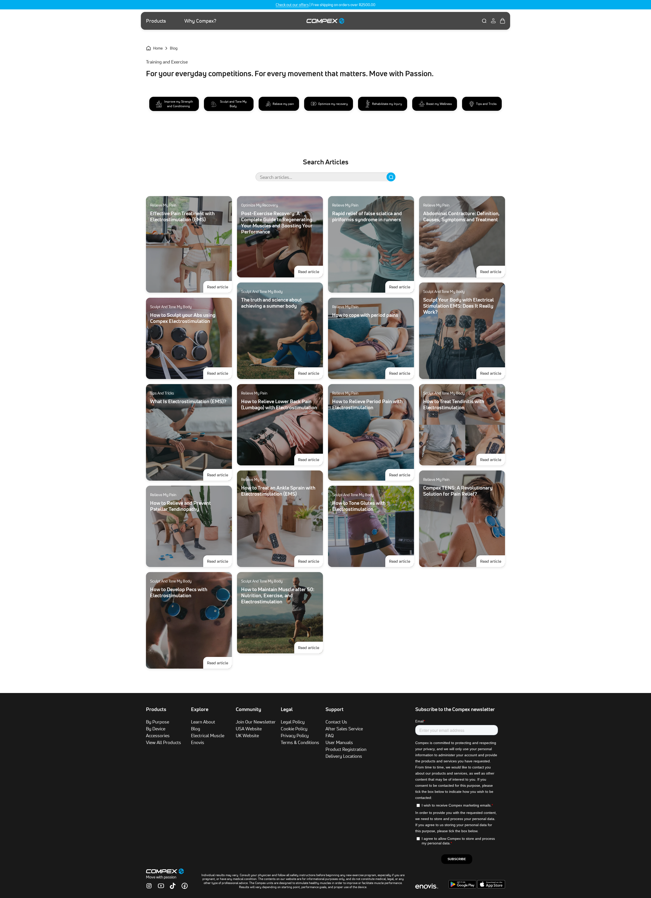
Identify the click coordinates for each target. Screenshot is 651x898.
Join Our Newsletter (256, 721)
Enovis (197, 742)
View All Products (163, 742)
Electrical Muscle (207, 735)
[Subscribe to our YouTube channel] (161, 886)
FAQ (330, 735)
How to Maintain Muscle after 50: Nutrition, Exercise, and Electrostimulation (277, 595)
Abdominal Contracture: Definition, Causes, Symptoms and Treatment (461, 216)
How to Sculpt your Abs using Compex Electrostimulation (182, 318)
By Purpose (157, 721)
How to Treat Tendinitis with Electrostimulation (453, 404)
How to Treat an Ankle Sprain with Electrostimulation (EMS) (278, 491)
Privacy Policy (295, 735)
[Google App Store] (463, 887)
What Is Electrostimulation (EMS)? (188, 401)
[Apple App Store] (491, 887)
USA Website (249, 728)
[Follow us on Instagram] (149, 886)
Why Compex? (200, 21)
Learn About (203, 721)
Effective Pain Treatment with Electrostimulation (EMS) (182, 216)
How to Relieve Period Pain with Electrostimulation (367, 404)
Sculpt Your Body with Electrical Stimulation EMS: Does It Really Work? (458, 306)
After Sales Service (344, 728)
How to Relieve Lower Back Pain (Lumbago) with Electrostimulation (279, 404)
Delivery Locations (344, 756)
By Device (155, 728)
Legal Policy (293, 721)
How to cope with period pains (365, 315)
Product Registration (346, 749)
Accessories (158, 735)
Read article (219, 286)
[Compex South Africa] (325, 21)
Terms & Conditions (300, 742)
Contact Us (336, 721)
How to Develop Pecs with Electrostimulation (178, 592)
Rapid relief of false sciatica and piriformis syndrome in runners (367, 216)
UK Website (247, 735)
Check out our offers (292, 4)
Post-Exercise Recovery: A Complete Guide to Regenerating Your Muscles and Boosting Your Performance (277, 222)
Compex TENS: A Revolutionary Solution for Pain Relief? (458, 491)
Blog (195, 728)
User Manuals (339, 742)
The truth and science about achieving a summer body (271, 303)
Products (156, 21)
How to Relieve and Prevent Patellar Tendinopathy (180, 506)
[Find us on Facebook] (185, 886)
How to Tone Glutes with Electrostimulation (359, 506)
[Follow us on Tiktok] (173, 886)
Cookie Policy (294, 728)
